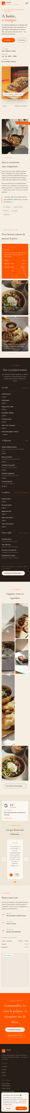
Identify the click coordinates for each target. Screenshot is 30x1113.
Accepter (21, 1108)
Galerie (4, 1072)
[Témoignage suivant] (26, 859)
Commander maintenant (15, 1029)
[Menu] (26, 3)
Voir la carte (21, 40)
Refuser (9, 1108)
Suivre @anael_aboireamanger (15, 786)
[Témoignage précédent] (4, 859)
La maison (4, 1066)
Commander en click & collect (13, 573)
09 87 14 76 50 (11, 924)
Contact (4, 1075)
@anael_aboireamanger (13, 932)
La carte (4, 1069)
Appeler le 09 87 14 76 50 (15, 1035)
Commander (8, 40)
